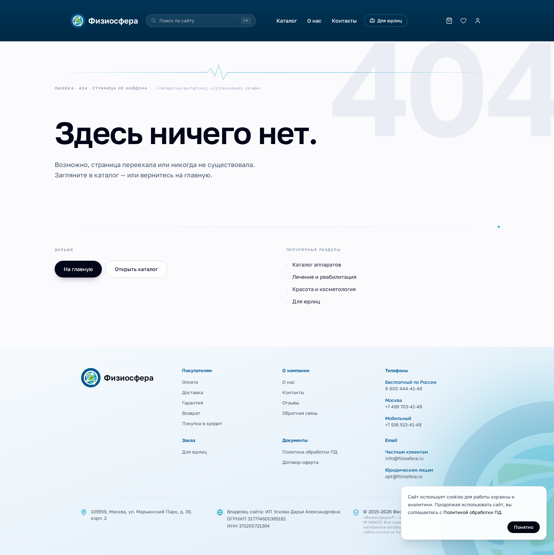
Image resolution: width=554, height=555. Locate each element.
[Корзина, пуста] (449, 20)
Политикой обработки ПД (472, 512)
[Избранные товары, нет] (463, 20)
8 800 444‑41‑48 (403, 388)
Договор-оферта (300, 462)
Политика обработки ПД (309, 452)
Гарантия (192, 402)
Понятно (523, 527)
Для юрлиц (389, 20)
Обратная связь (300, 413)
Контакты (344, 20)
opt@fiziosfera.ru (403, 476)
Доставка (192, 392)
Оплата (190, 382)
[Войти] (477, 20)
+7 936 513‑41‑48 (403, 424)
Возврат (191, 413)
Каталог (287, 20)
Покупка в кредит (202, 423)
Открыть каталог (136, 269)
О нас (314, 20)
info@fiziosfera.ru (404, 458)
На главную (78, 269)
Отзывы (290, 402)
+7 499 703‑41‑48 (403, 406)
